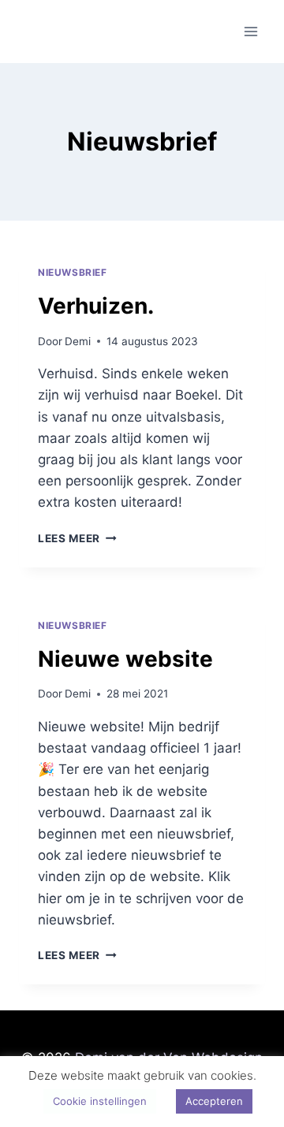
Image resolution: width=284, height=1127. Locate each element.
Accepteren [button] (214, 1101)
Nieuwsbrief (72, 272)
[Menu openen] (250, 31)
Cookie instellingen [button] (100, 1101)
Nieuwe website (125, 658)
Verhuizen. (96, 305)
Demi (78, 341)
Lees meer (77, 538)
